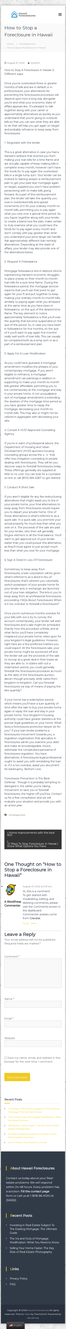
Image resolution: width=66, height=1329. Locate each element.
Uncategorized (27, 43)
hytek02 (35, 62)
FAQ (12, 1284)
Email (8, 1018)
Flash (27, 1314)
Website (9, 1038)
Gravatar (35, 918)
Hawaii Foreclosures (38, 1310)
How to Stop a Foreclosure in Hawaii (27, 1142)
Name (9, 999)
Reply (26, 923)
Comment (11, 956)
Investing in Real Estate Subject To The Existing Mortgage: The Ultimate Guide (33, 1229)
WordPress (33, 1318)
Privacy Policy (18, 1278)
